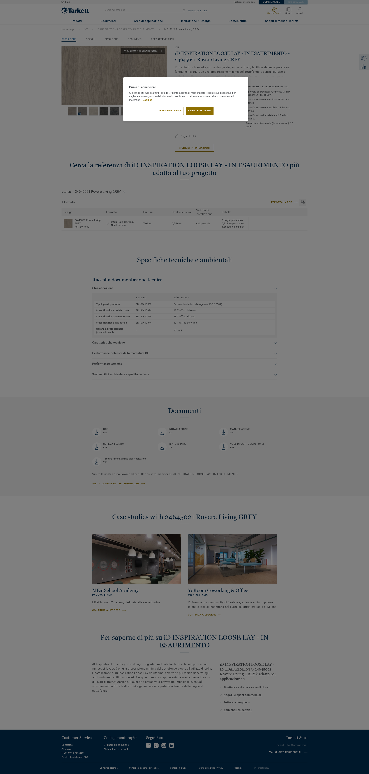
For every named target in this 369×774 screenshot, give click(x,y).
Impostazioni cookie (170, 110)
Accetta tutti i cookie (199, 110)
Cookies (147, 100)
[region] (185, 99)
